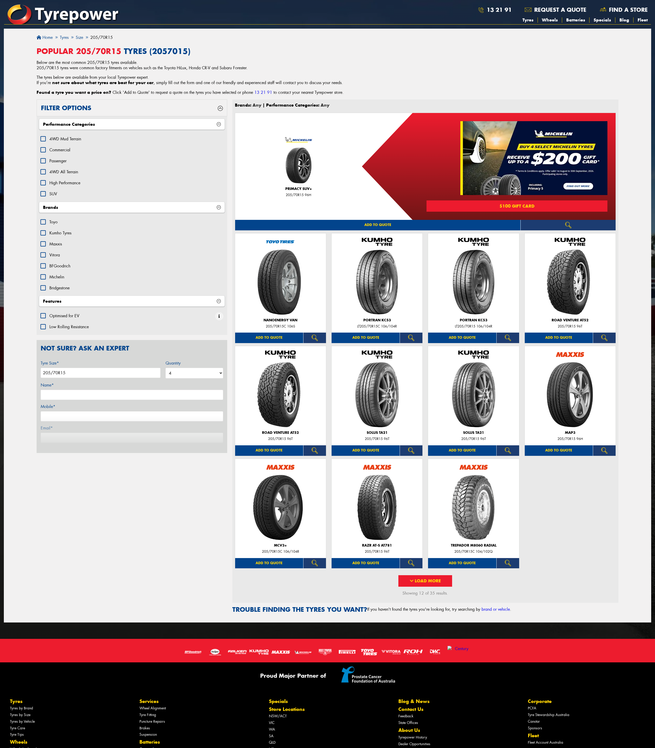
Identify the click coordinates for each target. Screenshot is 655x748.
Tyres (527, 20)
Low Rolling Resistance (69, 327)
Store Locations (287, 709)
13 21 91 (499, 9)
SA (271, 736)
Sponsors (535, 728)
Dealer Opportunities (414, 744)
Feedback (405, 716)
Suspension (148, 734)
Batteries (575, 20)
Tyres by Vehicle (22, 721)
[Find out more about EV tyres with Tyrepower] (219, 316)
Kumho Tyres (60, 233)
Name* (47, 385)
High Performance (64, 183)
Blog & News (414, 701)
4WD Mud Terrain (65, 139)
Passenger (58, 161)
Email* (47, 428)
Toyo (53, 222)
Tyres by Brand (21, 708)
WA (272, 729)
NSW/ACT (278, 716)
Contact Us (410, 709)
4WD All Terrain (63, 172)
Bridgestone (59, 288)
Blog (624, 20)
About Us (409, 730)
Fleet (643, 20)
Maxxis (55, 244)
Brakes (144, 728)
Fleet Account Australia (545, 742)
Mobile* (48, 406)
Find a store (628, 9)
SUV (53, 194)
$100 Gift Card (516, 206)
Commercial (59, 150)
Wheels (550, 20)
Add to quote (377, 225)
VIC (272, 722)
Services (149, 701)
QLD (272, 742)
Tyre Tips (17, 734)
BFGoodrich (59, 266)
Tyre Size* (50, 363)
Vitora (54, 255)
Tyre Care (17, 728)
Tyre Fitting (147, 714)
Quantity (173, 363)
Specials (602, 20)
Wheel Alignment (152, 708)
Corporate (540, 701)
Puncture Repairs (152, 721)
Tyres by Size (20, 714)
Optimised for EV (64, 316)
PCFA (532, 708)
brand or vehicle (496, 609)
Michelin (56, 277)
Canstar (534, 721)
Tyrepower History (412, 737)
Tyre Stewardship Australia (548, 714)
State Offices (408, 722)
